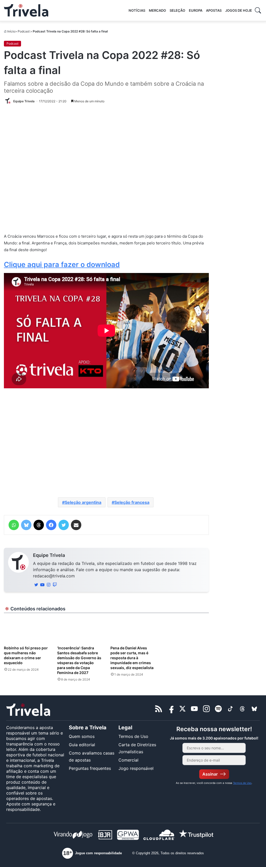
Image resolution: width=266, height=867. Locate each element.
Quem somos (82, 736)
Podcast (24, 31)
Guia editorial (82, 744)
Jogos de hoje (238, 10)
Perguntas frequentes (90, 768)
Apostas (214, 10)
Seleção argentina (83, 502)
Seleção (177, 10)
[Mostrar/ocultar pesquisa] (258, 10)
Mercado (157, 10)
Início (11, 31)
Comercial (128, 760)
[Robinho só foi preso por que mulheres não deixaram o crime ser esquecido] (26, 630)
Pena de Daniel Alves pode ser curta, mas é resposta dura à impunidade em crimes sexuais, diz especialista (132, 658)
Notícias (137, 10)
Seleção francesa (131, 502)
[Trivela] (26, 10)
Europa (195, 10)
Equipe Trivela (49, 555)
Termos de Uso (133, 736)
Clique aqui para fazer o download (62, 264)
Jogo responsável (136, 768)
